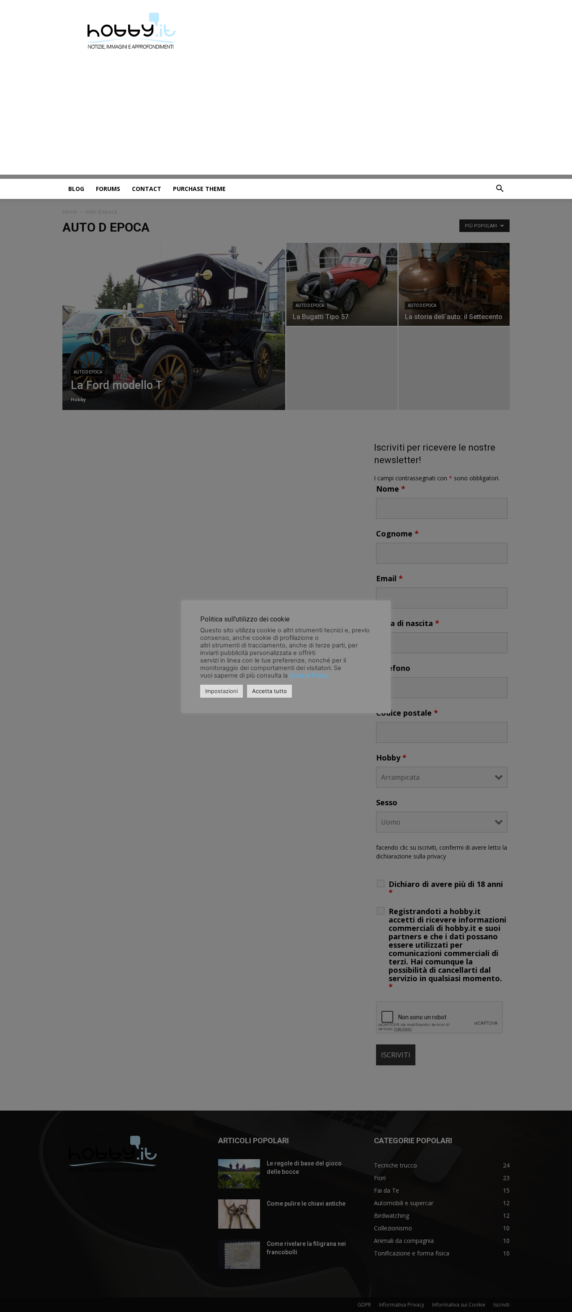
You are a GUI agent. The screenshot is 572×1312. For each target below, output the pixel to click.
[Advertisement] (286, 116)
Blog (76, 189)
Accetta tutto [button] (269, 691)
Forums (108, 189)
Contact (146, 189)
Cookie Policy (308, 675)
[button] (500, 189)
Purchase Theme (199, 189)
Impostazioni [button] (221, 691)
